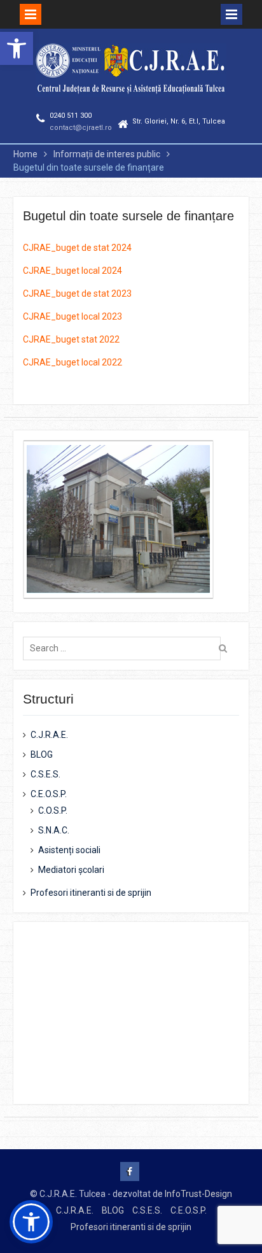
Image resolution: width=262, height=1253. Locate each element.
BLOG (42, 754)
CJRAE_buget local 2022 (72, 362)
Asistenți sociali (69, 850)
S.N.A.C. (53, 830)
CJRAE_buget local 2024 (72, 270)
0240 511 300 (71, 115)
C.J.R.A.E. (49, 735)
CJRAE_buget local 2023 (72, 316)
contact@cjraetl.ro (81, 128)
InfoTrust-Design (198, 1194)
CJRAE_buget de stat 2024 (77, 248)
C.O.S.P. (52, 810)
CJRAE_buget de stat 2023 (77, 293)
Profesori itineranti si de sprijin (91, 893)
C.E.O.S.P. (49, 794)
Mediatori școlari (71, 870)
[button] (16, 48)
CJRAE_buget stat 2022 (71, 339)
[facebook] (129, 1171)
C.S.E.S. (45, 774)
